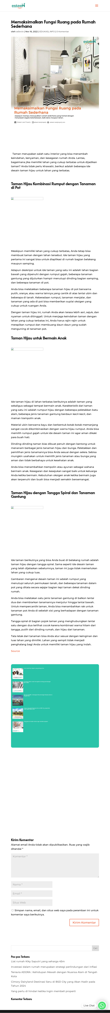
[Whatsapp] (102, 1005)
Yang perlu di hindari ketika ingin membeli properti (43, 991)
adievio (20, 31)
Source (15, 651)
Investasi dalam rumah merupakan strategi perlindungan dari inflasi (54, 966)
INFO (52, 31)
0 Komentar (63, 31)
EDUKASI (44, 31)
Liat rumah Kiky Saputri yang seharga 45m (38, 961)
